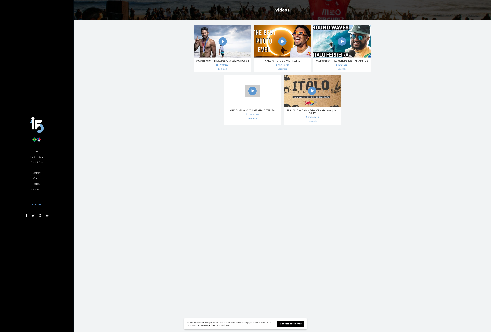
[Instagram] (40, 215)
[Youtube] (47, 215)
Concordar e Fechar (291, 323)
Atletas (36, 168)
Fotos (36, 184)
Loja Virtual (37, 162)
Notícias (37, 173)
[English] (39, 140)
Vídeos (37, 178)
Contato (37, 204)
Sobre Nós (36, 157)
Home (37, 151)
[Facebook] (26, 215)
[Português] (34, 140)
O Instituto (37, 189)
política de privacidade (219, 325)
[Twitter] (33, 215)
